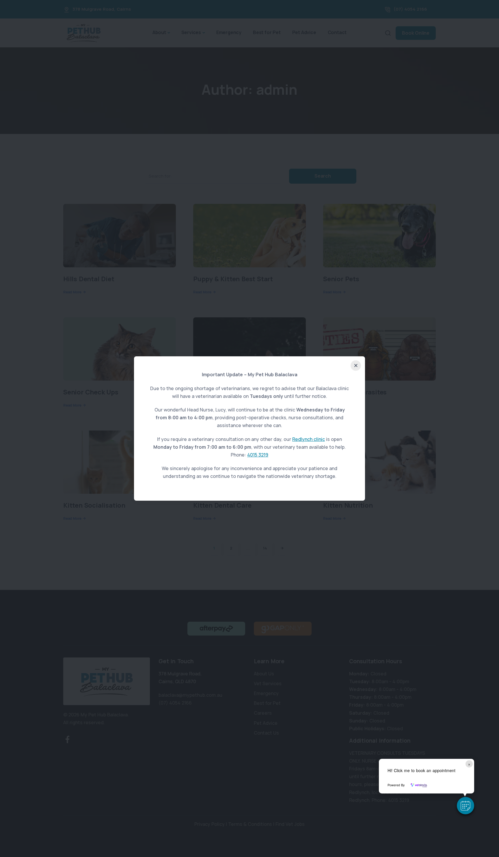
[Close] (356, 365)
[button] (465, 805)
